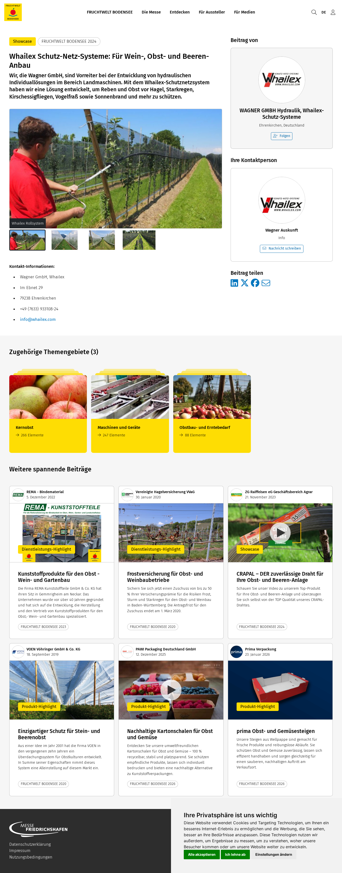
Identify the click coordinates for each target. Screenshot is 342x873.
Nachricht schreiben (285, 248)
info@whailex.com (38, 319)
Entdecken (180, 12)
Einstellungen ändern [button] (273, 854)
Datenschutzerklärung (30, 844)
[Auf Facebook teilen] (255, 283)
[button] (27, 240)
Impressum (20, 850)
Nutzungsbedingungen (30, 857)
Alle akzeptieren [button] (202, 854)
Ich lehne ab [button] (235, 854)
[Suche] (314, 12)
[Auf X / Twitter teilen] (244, 283)
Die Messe (151, 12)
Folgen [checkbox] (285, 136)
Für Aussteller (212, 12)
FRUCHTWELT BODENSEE (110, 12)
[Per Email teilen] (266, 283)
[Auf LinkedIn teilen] (234, 283)
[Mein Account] (333, 12)
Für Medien (244, 12)
